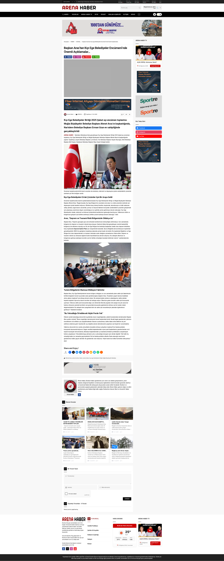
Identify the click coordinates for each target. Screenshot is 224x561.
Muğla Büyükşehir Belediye (109, 358)
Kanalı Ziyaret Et (155, 66)
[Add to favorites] (91, 352)
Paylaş (97, 57)
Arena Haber (70, 114)
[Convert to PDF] (87, 352)
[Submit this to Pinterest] (84, 352)
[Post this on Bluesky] (77, 352)
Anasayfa (66, 41)
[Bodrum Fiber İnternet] (97, 109)
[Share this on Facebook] (70, 352)
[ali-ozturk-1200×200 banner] (97, 373)
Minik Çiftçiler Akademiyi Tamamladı (87, 1)
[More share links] (101, 352)
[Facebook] (63, 548)
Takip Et (69, 57)
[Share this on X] (73, 352)
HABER (72, 41)
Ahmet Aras (69, 358)
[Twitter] (67, 548)
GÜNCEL (78, 41)
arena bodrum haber (77, 358)
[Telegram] (94, 352)
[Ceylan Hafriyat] (112, 35)
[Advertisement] (54, 43)
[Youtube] (75, 548)
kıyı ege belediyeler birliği (95, 358)
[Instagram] (71, 548)
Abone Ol (88, 57)
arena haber (86, 358)
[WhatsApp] (98, 352)
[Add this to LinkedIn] (80, 352)
